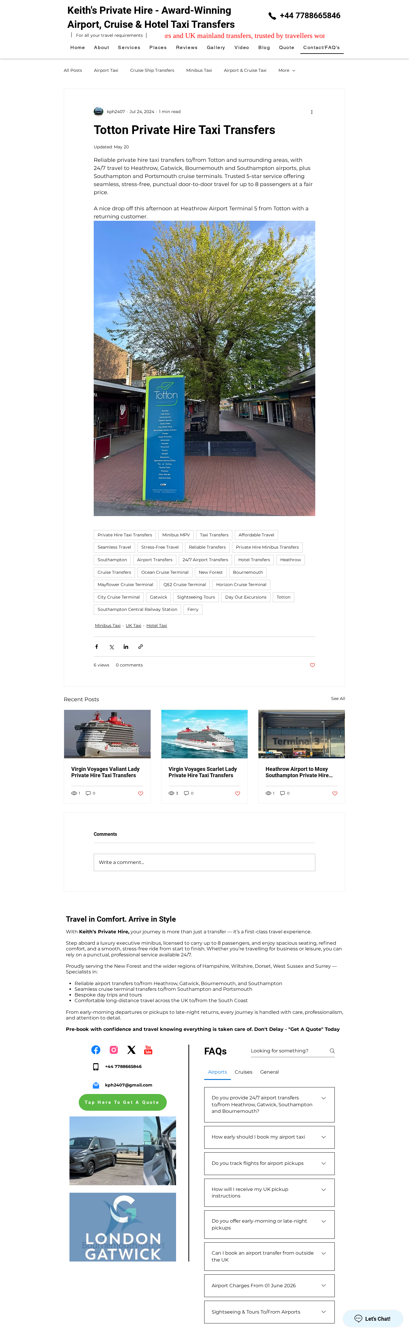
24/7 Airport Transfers (205, 559)
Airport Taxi (106, 70)
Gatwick (158, 597)
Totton (283, 597)
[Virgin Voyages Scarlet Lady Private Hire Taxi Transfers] (204, 734)
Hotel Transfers (254, 559)
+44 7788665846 (310, 15)
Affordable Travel (256, 535)
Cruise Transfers (114, 572)
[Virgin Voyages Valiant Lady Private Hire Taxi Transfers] (107, 734)
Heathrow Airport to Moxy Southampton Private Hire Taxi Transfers (297, 772)
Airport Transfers (154, 559)
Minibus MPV (176, 535)
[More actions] (311, 111)
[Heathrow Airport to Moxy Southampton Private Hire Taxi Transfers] (301, 734)
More (283, 70)
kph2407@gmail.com (128, 1085)
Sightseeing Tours (196, 597)
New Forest (211, 572)
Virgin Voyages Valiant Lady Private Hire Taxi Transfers (105, 772)
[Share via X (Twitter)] (111, 646)
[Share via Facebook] (96, 646)
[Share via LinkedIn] (126, 646)
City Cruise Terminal (119, 597)
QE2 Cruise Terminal (184, 584)
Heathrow (290, 559)
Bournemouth (248, 572)
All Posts (73, 70)
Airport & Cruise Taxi (245, 70)
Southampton (112, 559)
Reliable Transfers (207, 547)
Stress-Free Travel (160, 547)
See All (338, 698)
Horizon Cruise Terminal (241, 584)
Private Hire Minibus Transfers (267, 547)
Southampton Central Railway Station (137, 609)
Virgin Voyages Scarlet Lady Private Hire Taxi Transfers (203, 772)
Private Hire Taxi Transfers (125, 535)
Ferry (193, 609)
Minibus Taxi (199, 70)
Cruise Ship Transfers (152, 70)
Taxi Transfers (214, 535)
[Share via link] (140, 646)
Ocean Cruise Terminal (165, 572)
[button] (158, 48)
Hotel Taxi (156, 625)
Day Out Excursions (245, 597)
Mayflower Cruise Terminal (125, 584)
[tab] (217, 1072)
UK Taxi (133, 625)
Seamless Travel (114, 547)
